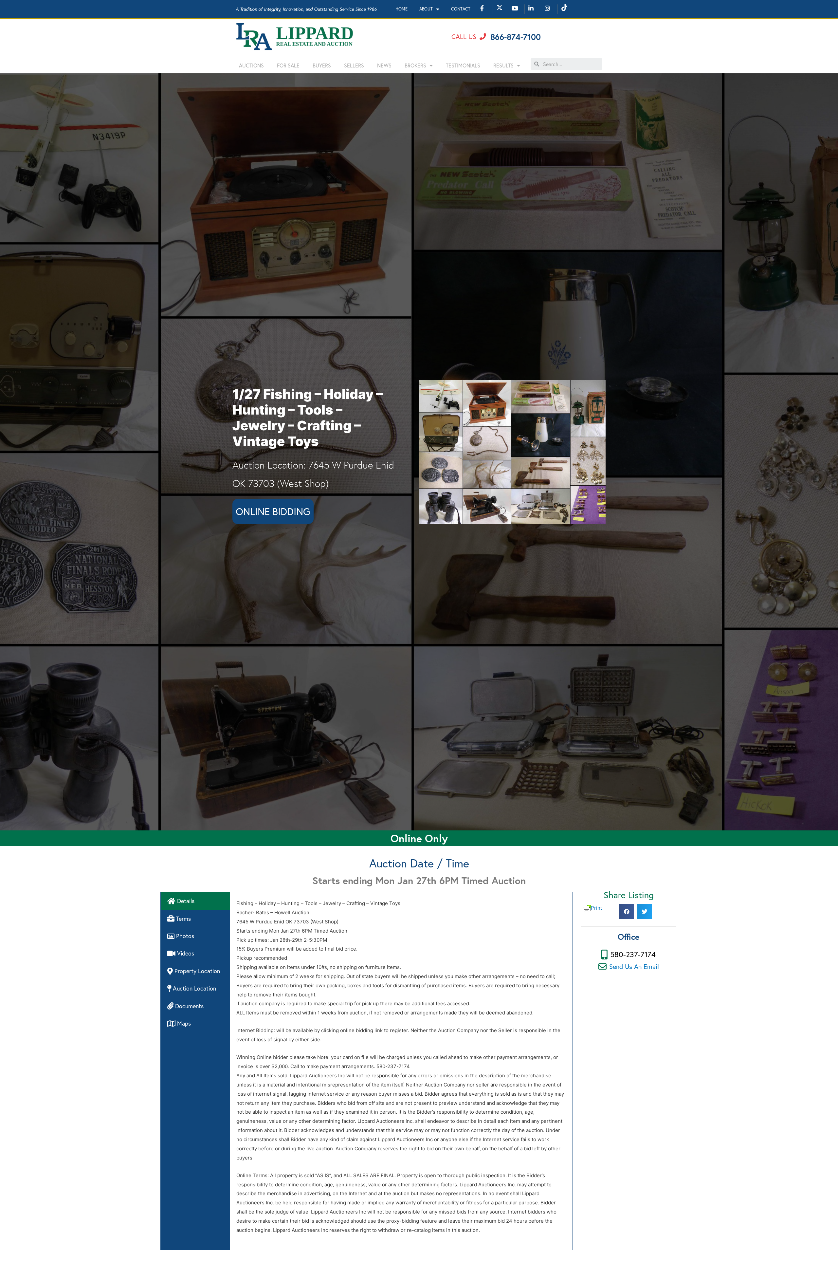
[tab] (195, 901)
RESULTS (503, 65)
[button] (469, 36)
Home (401, 9)
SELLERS (354, 65)
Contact (460, 9)
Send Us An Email (634, 966)
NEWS (384, 65)
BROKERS (415, 65)
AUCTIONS (251, 65)
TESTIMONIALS (463, 65)
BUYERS (322, 65)
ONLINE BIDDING (273, 511)
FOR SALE (288, 65)
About (426, 9)
